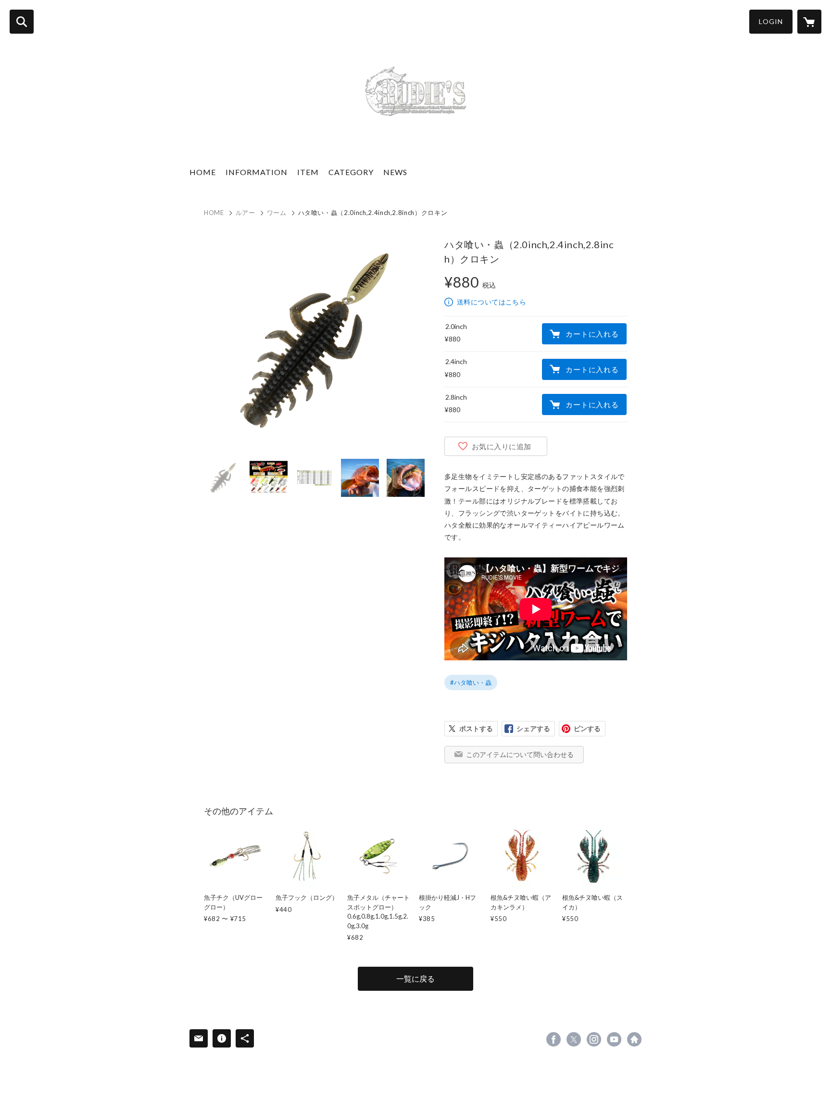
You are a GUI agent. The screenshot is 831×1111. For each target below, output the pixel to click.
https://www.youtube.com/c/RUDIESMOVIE (614, 1039)
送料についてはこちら (491, 302)
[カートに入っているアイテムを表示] (809, 22)
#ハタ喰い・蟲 (470, 682)
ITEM (308, 172)
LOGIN (771, 21)
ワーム (277, 212)
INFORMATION (257, 172)
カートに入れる (592, 333)
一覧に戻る (415, 978)
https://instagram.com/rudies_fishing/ (594, 1039)
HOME (202, 172)
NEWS (395, 172)
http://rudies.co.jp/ (634, 1039)
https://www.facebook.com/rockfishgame (553, 1039)
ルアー (245, 212)
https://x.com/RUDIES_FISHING (574, 1039)
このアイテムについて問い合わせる (520, 754)
